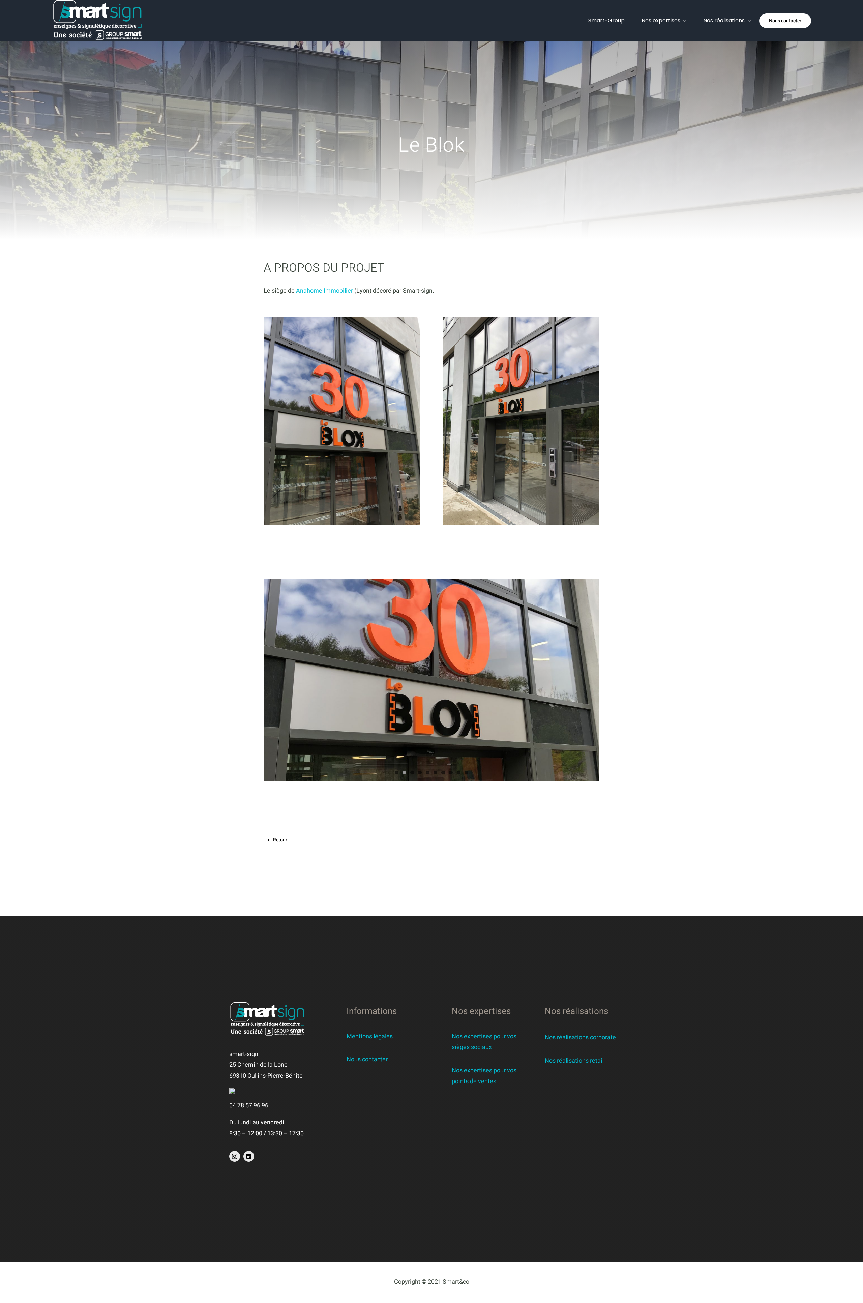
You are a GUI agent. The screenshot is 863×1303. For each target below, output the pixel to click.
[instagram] (234, 1156)
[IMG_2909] (521, 319)
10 (466, 772)
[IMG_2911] (342, 319)
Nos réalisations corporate (580, 1037)
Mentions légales (370, 1036)
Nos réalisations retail (574, 1060)
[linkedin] (248, 1156)
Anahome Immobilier (324, 290)
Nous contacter (367, 1059)
